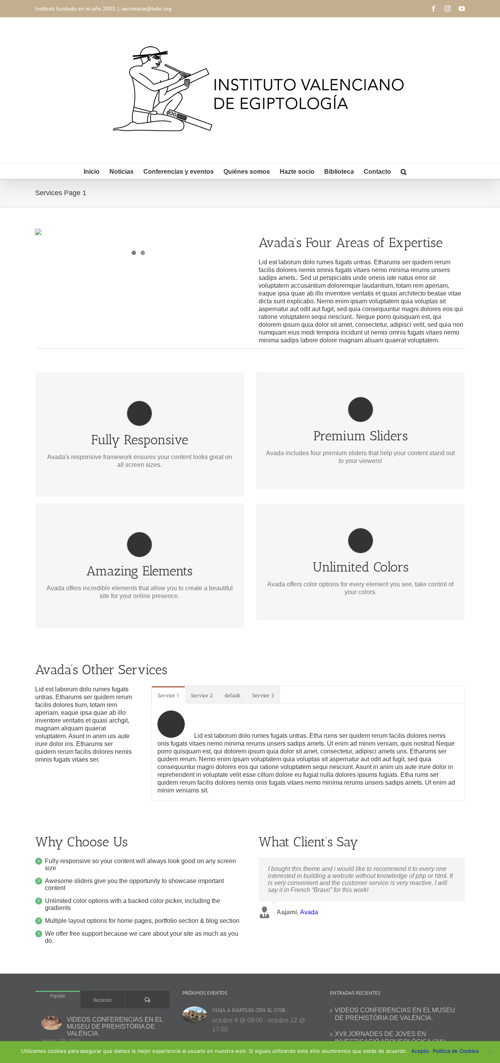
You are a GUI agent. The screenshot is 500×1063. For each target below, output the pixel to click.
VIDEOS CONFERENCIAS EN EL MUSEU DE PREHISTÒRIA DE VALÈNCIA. (114, 1026)
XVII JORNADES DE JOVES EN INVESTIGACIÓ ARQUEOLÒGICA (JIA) (390, 1038)
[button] (404, 171)
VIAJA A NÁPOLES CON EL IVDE (248, 1010)
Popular (58, 996)
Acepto (420, 1051)
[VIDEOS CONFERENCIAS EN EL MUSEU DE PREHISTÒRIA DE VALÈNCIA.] (51, 1023)
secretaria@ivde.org (146, 8)
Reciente (102, 1000)
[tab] (168, 695)
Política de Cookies (456, 1051)
